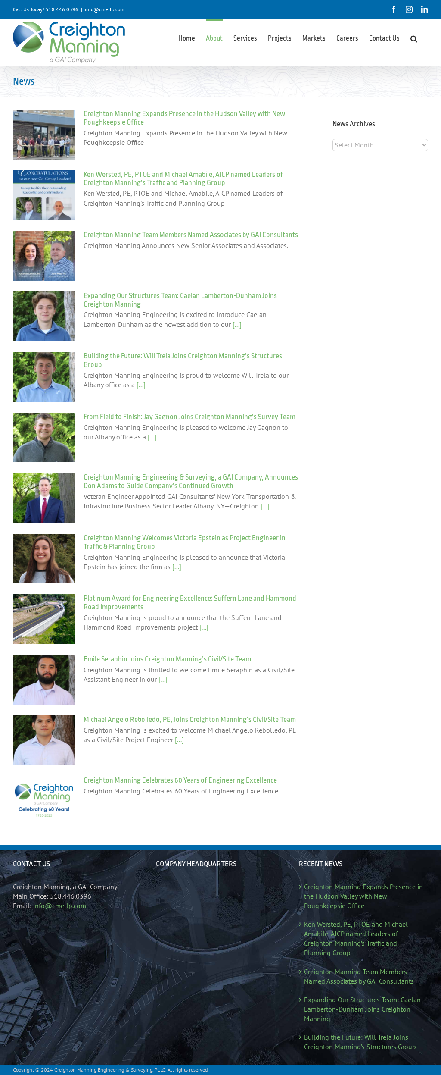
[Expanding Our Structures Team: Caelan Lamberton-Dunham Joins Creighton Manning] (44, 316)
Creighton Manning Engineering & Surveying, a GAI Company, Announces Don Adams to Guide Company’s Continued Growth (191, 481)
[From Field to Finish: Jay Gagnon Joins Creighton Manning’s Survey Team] (44, 438)
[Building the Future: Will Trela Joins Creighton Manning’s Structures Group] (44, 377)
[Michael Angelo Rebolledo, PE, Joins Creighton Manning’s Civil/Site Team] (44, 740)
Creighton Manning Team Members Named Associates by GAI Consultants (191, 235)
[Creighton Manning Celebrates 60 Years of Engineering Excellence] (44, 801)
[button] (413, 37)
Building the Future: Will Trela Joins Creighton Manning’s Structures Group (360, 1042)
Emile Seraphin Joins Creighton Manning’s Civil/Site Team (167, 659)
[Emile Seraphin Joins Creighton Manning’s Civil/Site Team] (44, 680)
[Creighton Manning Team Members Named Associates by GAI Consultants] (44, 256)
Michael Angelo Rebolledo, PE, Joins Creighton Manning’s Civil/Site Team (190, 719)
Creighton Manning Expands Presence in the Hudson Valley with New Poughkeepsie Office (363, 896)
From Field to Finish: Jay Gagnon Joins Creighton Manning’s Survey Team (189, 417)
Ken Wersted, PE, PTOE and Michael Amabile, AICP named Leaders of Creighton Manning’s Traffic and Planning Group (183, 178)
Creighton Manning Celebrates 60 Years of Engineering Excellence (180, 780)
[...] (236, 324)
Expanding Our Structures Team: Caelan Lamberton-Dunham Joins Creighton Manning (362, 1009)
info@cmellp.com (104, 9)
